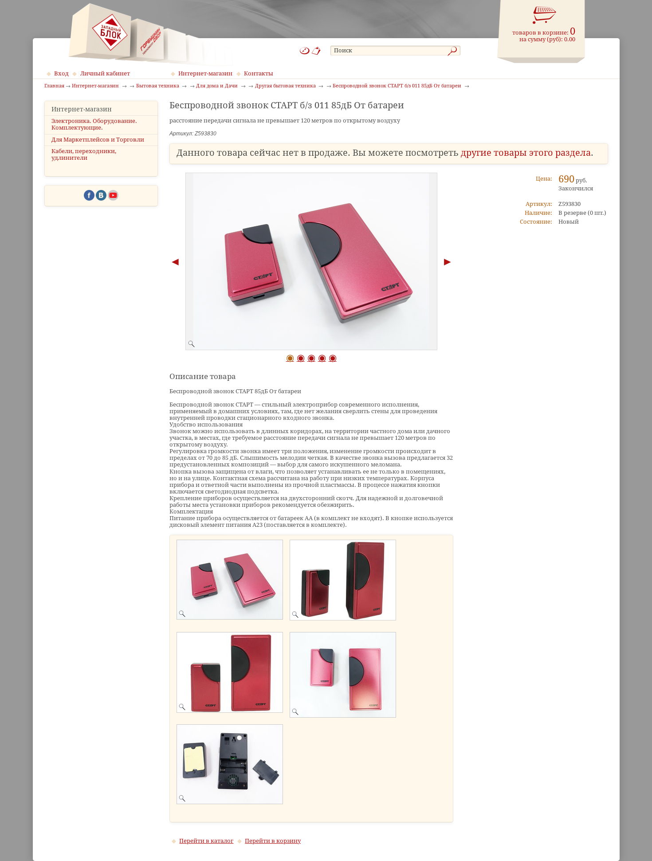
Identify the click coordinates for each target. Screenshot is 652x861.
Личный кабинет (105, 73)
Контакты (258, 73)
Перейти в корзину (273, 840)
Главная (54, 86)
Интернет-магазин (205, 73)
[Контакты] (316, 50)
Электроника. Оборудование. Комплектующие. (94, 124)
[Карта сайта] (304, 50)
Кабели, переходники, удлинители (83, 154)
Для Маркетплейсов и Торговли (97, 139)
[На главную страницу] (150, 35)
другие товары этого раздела (526, 153)
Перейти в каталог (206, 840)
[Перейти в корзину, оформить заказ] (545, 15)
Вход (61, 73)
